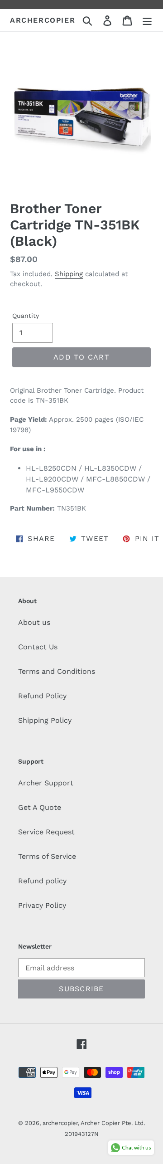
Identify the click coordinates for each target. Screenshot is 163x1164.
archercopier (42, 20)
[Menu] (147, 20)
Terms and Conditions (56, 671)
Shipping (69, 274)
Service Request (46, 832)
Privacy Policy (42, 905)
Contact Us (38, 647)
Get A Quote (39, 807)
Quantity (25, 315)
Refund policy (42, 881)
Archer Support (45, 783)
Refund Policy (42, 696)
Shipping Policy (45, 720)
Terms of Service (47, 856)
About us (34, 622)
